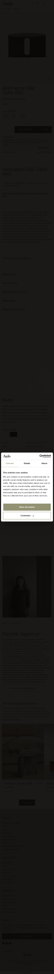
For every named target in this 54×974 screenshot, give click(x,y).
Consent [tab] (10, 463)
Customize (26, 515)
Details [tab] (27, 463)
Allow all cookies (27, 507)
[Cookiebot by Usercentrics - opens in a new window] (39, 456)
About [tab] (44, 463)
